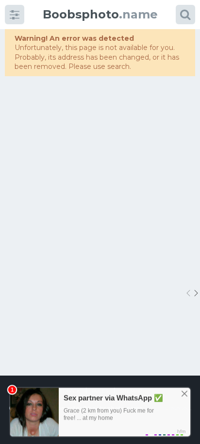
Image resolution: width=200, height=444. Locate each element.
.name (100, 14)
